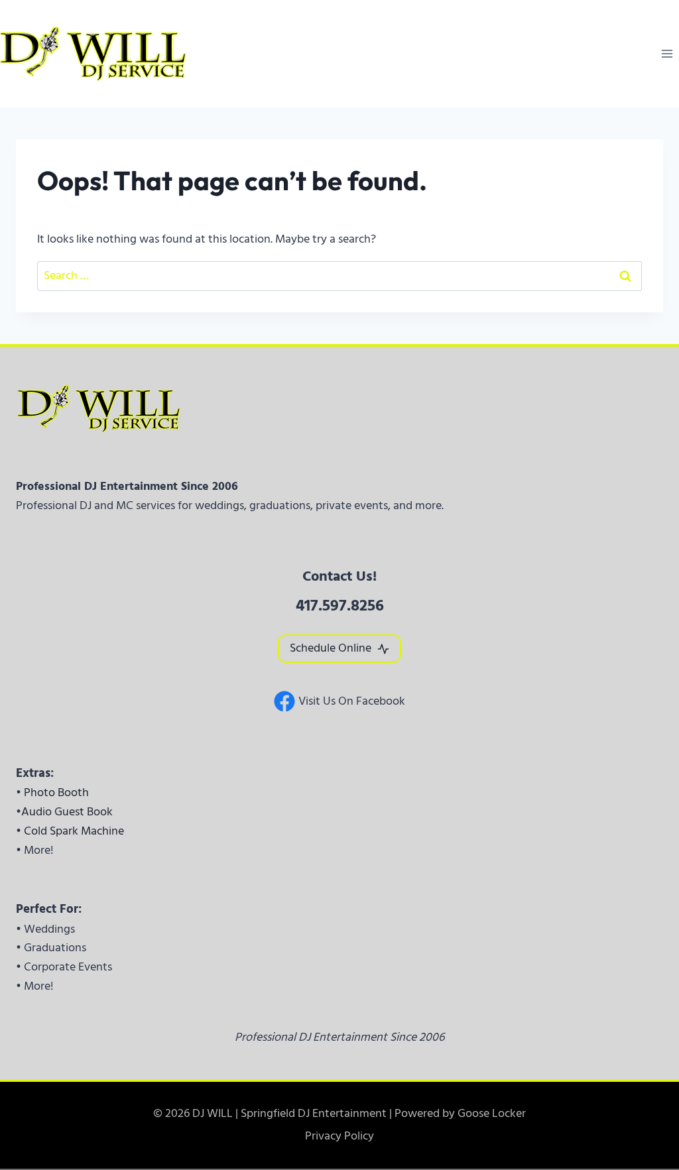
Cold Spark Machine (74, 831)
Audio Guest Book (67, 811)
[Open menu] (666, 53)
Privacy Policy (339, 1135)
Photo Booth (56, 792)
